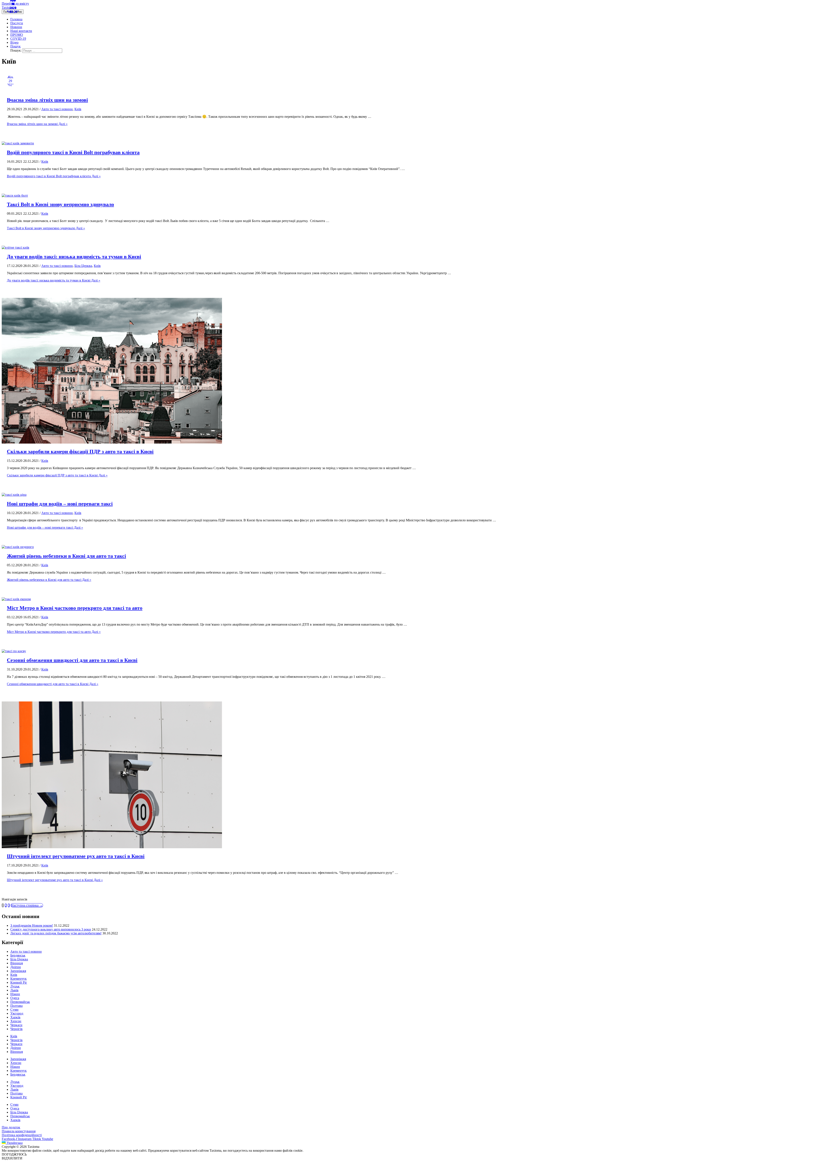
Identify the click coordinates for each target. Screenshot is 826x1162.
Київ (77, 109)
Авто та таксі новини (57, 109)
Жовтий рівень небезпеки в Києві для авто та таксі (66, 556)
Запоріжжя (18, 971)
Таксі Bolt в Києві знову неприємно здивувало (60, 204)
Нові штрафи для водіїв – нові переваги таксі (60, 504)
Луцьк (15, 986)
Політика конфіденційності (22, 1135)
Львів (14, 990)
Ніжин (15, 994)
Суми (14, 1009)
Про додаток (11, 1127)
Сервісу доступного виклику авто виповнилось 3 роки (50, 929)
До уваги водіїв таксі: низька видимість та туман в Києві (74, 256)
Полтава (16, 1005)
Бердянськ (17, 955)
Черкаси (16, 1025)
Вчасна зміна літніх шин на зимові (47, 100)
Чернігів (16, 1029)
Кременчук (18, 978)
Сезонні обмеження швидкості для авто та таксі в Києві (72, 660)
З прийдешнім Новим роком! (31, 925)
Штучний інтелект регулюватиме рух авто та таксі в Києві (76, 856)
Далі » (37, 124)
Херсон (15, 1021)
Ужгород (16, 1013)
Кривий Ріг (18, 982)
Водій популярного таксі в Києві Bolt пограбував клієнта (73, 152)
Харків (15, 1017)
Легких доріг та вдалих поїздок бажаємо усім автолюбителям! (56, 933)
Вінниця (16, 963)
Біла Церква (83, 266)
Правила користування (18, 1131)
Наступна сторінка (27, 905)
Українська (14, 1143)
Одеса (14, 998)
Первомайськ (20, 1002)
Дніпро (15, 967)
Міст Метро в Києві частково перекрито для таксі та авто (74, 608)
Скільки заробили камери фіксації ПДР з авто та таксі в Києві (80, 451)
